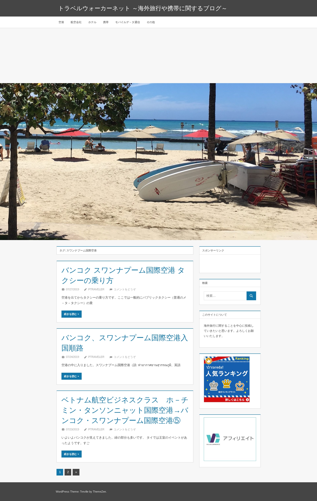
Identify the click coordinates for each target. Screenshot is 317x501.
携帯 (106, 22)
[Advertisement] (158, 55)
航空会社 (76, 22)
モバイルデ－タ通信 (127, 22)
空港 (61, 22)
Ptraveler (96, 289)
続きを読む (70, 314)
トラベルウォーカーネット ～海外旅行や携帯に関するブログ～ (142, 8)
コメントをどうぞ (125, 289)
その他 (151, 22)
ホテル (92, 22)
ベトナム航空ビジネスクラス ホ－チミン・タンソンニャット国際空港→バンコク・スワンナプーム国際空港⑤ (125, 410)
